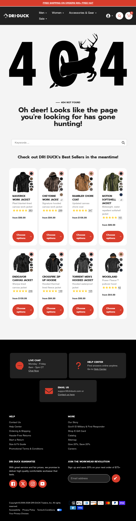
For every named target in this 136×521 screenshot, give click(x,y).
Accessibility (14, 510)
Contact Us (15, 422)
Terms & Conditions (46, 510)
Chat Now (34, 370)
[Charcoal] (31, 184)
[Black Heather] (121, 184)
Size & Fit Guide (17, 444)
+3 (121, 200)
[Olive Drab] (121, 178)
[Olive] (91, 270)
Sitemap (72, 439)
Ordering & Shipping (19, 431)
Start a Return (16, 439)
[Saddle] (91, 173)
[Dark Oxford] (61, 259)
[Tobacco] (31, 189)
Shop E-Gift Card (77, 431)
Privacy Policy (28, 510)
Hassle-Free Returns (20, 435)
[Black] (31, 173)
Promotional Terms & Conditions (26, 448)
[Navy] (61, 264)
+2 (61, 200)
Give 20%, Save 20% (79, 444)
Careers (72, 448)
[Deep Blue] (121, 194)
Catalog (72, 435)
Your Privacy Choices (19, 513)
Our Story (73, 422)
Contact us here (66, 394)
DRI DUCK (36, 503)
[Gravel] (61, 184)
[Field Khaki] (31, 178)
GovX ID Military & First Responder (86, 426)
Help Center (100, 369)
